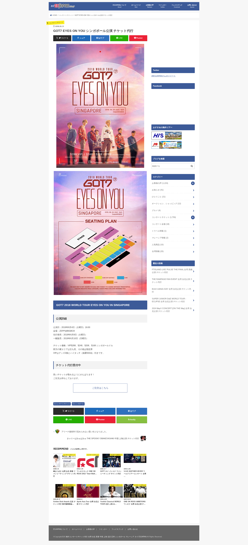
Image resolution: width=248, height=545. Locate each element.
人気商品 (158, 245)
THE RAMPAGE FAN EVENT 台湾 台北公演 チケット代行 (172, 280)
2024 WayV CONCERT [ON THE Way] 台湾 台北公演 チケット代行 (172, 309)
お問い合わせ (192, 6)
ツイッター (162, 6)
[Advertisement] (173, 43)
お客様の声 (150, 6)
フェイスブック (177, 6)
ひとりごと (158, 197)
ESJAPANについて (119, 6)
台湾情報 (158, 251)
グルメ (156, 210)
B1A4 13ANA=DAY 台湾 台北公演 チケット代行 (171, 290)
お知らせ (158, 190)
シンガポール (79, 404)
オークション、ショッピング (166, 204)
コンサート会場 (160, 224)
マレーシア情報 (160, 238)
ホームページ (136, 6)
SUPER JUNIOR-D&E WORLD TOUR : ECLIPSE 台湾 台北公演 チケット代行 (169, 300)
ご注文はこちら (100, 388)
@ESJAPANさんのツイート (163, 76)
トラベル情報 (159, 231)
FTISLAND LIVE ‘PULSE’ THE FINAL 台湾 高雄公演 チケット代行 (172, 270)
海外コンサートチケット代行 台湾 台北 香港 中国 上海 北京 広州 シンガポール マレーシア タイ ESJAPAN (106, 537)
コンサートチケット (63, 404)
